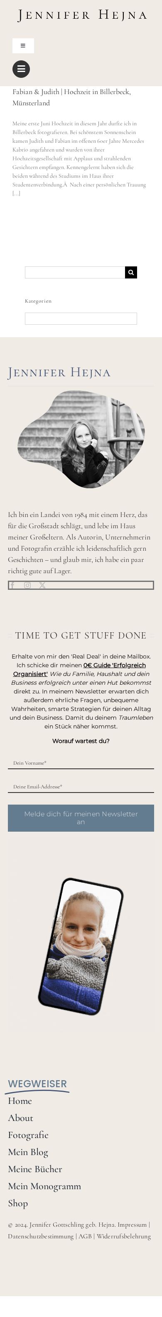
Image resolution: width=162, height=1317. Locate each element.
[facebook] (12, 585)
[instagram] (27, 585)
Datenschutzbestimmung (41, 1236)
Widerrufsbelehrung (124, 1236)
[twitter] (42, 585)
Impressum (132, 1224)
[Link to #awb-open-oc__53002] (21, 69)
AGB (85, 1236)
